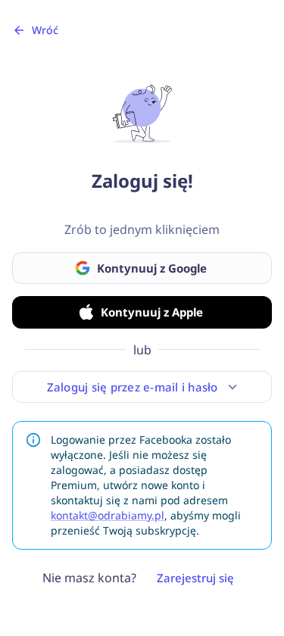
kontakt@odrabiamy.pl (107, 515)
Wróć (45, 30)
